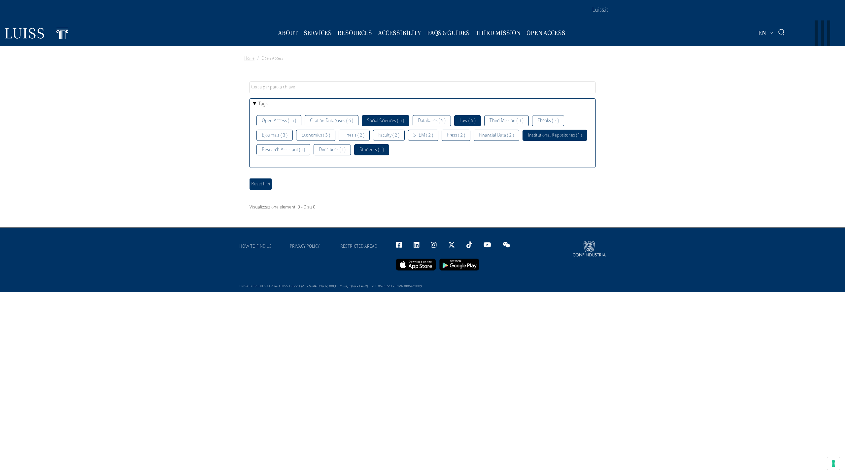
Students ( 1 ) (371, 149)
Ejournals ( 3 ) (274, 135)
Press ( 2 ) (456, 135)
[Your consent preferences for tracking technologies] (833, 463)
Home (249, 59)
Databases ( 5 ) (432, 120)
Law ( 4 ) (467, 120)
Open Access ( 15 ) (279, 120)
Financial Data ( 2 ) (496, 135)
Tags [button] (263, 104)
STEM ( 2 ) (423, 135)
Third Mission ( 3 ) (507, 120)
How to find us (255, 247)
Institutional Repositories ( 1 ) (555, 135)
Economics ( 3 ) (315, 135)
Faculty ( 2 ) (388, 135)
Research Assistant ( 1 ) (283, 149)
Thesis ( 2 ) (354, 135)
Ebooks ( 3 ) (548, 120)
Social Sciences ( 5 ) (385, 120)
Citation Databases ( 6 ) (331, 120)
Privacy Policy (305, 247)
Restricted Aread (358, 247)
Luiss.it (600, 10)
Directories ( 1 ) (332, 149)
